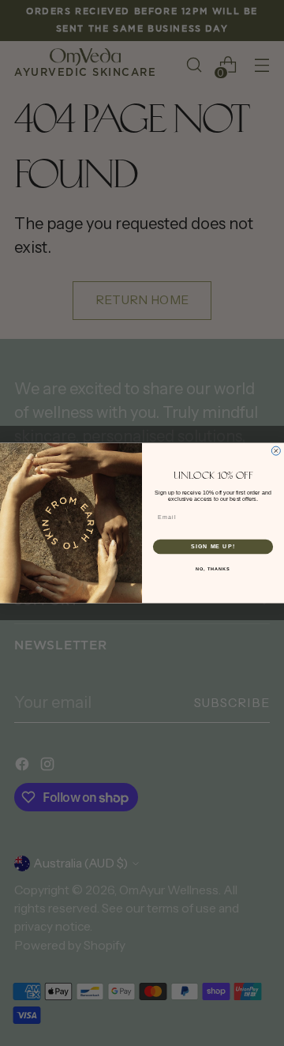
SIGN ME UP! (213, 547)
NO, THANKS (213, 568)
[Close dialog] (275, 450)
